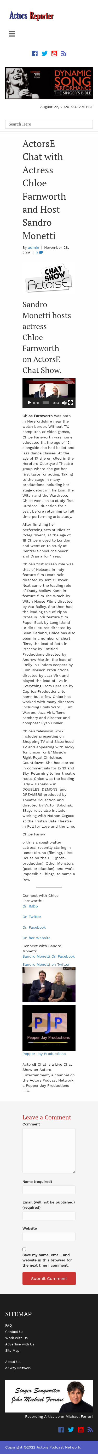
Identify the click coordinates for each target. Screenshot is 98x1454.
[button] (49, 393)
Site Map (12, 1350)
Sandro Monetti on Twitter (46, 964)
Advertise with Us (19, 1344)
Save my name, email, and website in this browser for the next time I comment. (47, 1260)
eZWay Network (18, 1368)
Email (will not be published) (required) (48, 1204)
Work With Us (16, 1338)
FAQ (8, 1325)
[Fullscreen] (70, 402)
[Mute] (64, 402)
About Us (12, 1361)
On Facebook (34, 927)
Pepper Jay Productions (44, 1054)
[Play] (29, 402)
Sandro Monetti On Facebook (48, 956)
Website (29, 1228)
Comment (31, 1124)
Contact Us (14, 1331)
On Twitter (31, 917)
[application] (49, 393)
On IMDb (30, 906)
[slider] (46, 402)
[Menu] (11, 33)
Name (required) (37, 1181)
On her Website (36, 938)
